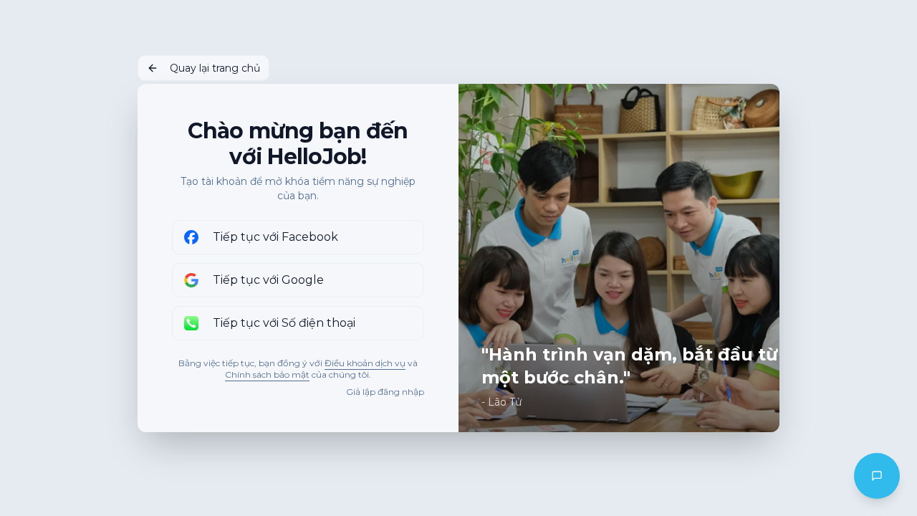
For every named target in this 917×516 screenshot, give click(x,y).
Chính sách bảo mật (267, 374)
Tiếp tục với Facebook (275, 237)
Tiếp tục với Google (268, 280)
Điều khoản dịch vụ (365, 363)
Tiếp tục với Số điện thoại (284, 323)
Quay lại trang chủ (215, 68)
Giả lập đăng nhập (385, 391)
